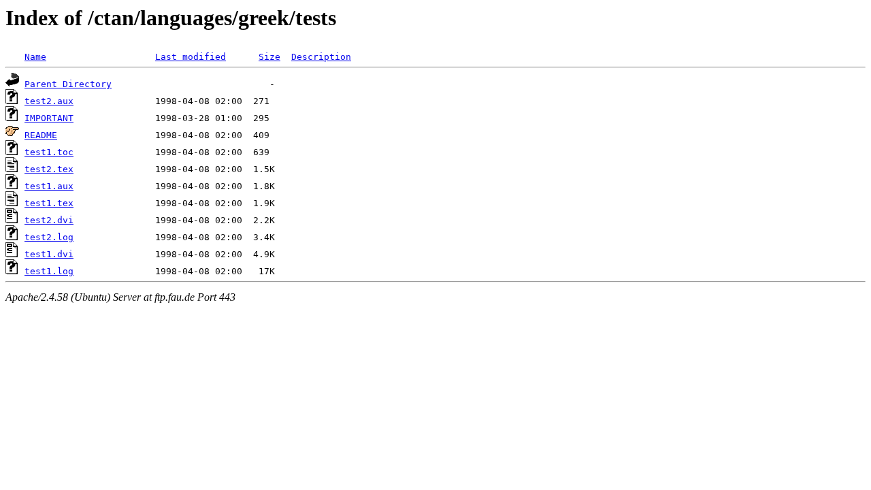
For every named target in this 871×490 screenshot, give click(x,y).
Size (269, 57)
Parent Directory (68, 84)
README (40, 135)
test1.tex (48, 203)
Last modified (190, 57)
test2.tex (48, 169)
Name (35, 57)
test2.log (48, 237)
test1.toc (48, 152)
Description (321, 57)
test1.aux (48, 186)
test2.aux (48, 101)
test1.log (48, 271)
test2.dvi (48, 220)
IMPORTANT (48, 118)
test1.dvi (48, 254)
